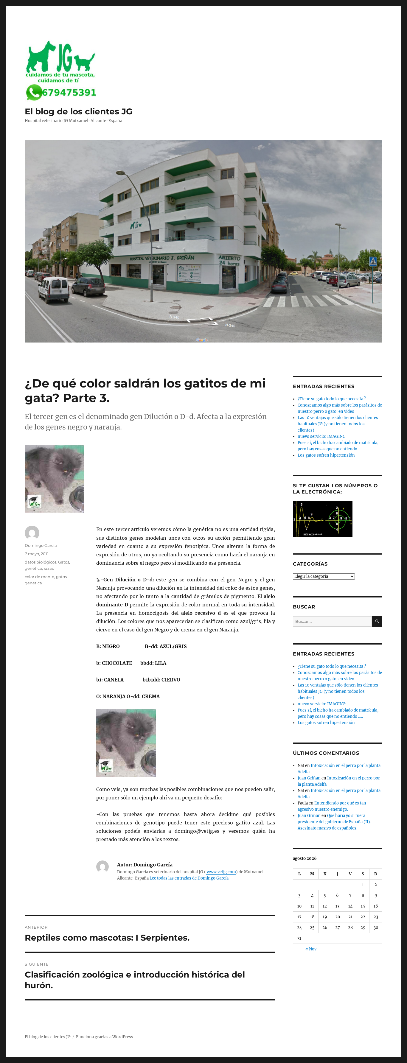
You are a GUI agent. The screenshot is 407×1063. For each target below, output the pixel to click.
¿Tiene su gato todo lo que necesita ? (332, 398)
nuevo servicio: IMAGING (322, 436)
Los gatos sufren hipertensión (326, 455)
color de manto (39, 576)
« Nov (310, 949)
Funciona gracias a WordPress (104, 1036)
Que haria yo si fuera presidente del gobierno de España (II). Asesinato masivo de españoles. (334, 822)
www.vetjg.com (221, 871)
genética (33, 568)
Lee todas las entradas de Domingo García (189, 878)
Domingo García (41, 545)
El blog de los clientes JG (79, 111)
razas (49, 568)
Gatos (63, 562)
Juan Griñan (309, 778)
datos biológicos (40, 562)
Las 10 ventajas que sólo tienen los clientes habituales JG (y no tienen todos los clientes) (338, 424)
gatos (61, 576)
